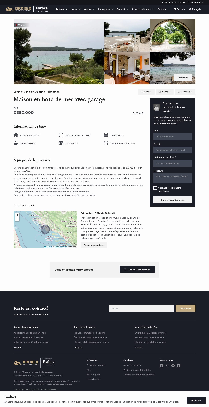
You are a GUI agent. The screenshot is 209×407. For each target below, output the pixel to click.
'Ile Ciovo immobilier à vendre (89, 332)
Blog (89, 370)
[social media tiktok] (179, 365)
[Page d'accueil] (27, 9)
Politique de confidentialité (137, 370)
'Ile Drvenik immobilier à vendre (90, 337)
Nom (156, 130)
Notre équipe (93, 374)
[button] (59, 51)
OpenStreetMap (61, 246)
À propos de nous (96, 365)
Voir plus (17, 347)
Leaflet (49, 246)
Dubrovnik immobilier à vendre (151, 332)
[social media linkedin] (173, 365)
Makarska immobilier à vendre (150, 342)
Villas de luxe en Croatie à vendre (31, 342)
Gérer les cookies (132, 365)
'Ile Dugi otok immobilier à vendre (91, 342)
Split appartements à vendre (28, 337)
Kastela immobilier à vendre (149, 337)
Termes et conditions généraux (139, 374)
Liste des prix (94, 379)
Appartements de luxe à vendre (30, 332)
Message (158, 170)
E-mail (156, 144)
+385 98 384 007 (55, 375)
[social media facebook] (161, 365)
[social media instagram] (167, 365)
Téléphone (164, 157)
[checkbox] (155, 188)
